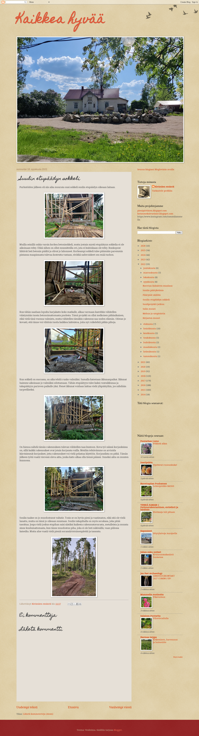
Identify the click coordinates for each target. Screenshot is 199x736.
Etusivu (73, 707)
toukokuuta (149, 337)
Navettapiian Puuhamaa (153, 483)
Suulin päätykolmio (153, 290)
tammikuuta (150, 356)
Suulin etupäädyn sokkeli (156, 299)
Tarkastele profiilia (162, 190)
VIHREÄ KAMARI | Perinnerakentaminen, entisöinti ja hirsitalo (159, 507)
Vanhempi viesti (120, 707)
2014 (143, 394)
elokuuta (148, 324)
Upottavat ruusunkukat (165, 465)
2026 (143, 246)
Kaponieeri (146, 531)
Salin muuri (149, 309)
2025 (143, 250)
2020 (143, 367)
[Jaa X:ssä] (74, 604)
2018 (143, 376)
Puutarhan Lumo (149, 441)
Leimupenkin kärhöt (163, 486)
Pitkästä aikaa (160, 443)
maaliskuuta (150, 347)
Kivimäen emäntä (164, 186)
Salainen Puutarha (150, 616)
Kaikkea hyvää (60, 20)
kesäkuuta (149, 333)
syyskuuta (149, 282)
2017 (143, 380)
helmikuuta (150, 351)
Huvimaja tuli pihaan (164, 512)
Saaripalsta (146, 462)
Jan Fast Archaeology (151, 573)
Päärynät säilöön (152, 295)
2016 (143, 385)
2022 (143, 264)
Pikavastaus (159, 597)
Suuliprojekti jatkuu (153, 304)
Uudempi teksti (26, 707)
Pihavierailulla (161, 618)
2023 (143, 259)
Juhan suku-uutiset (150, 552)
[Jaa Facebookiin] (77, 604)
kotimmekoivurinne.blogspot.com (155, 213)
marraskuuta (150, 272)
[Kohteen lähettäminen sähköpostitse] (69, 604)
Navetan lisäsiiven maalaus (157, 286)
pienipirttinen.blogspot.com (152, 210)
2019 (143, 371)
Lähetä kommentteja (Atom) (38, 714)
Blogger (118, 730)
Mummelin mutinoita (152, 594)
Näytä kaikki (178, 657)
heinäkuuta (149, 328)
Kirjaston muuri (151, 318)
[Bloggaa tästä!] (71, 604)
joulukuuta (149, 268)
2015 (143, 390)
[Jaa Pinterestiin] (80, 604)
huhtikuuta (149, 342)
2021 (143, 362)
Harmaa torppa (148, 637)
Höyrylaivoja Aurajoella (165, 533)
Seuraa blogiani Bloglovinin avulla (155, 169)
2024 (143, 255)
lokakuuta (149, 277)
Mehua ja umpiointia (154, 313)
